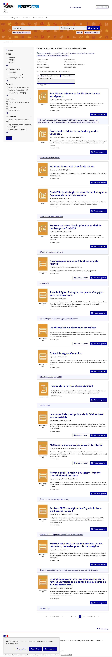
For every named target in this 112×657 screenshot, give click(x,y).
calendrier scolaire (70, 62)
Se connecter (103, 7)
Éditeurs (9, 84)
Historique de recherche (20, 32)
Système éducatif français (65, 53)
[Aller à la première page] (46, 616)
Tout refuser (35, 649)
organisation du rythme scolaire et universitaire (52, 55)
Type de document (13, 69)
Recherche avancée (91, 32)
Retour (11, 42)
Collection (10, 99)
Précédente (55, 617)
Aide (78, 32)
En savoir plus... (55, 110)
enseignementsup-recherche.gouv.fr (81, 640)
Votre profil (14, 18)
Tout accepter (50, 649)
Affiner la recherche (68, 76)
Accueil (6, 18)
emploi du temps (43, 64)
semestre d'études (43, 67)
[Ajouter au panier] (92, 114)
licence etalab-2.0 (65, 655)
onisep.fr (98, 640)
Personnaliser (21, 649)
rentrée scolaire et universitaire (74, 64)
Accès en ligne (81, 278)
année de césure (42, 59)
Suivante (90, 617)
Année (8, 54)
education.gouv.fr (61, 640)
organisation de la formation (84, 53)
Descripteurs (11, 117)
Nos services (37, 18)
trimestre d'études (70, 67)
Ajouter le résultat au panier (51, 76)
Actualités (25, 18)
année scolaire (42, 62)
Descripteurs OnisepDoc (46, 53)
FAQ (47, 18)
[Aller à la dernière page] (98, 616)
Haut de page (103, 629)
